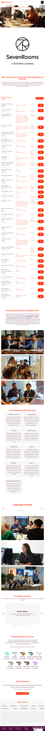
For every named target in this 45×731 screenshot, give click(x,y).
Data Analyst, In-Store (5, 200)
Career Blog (14, 708)
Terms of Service (4, 728)
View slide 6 (21, 625)
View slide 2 (15, 625)
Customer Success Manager (7, 214)
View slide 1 (19, 510)
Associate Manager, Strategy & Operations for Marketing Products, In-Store (7, 164)
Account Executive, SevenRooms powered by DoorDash (6, 271)
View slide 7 (23, 625)
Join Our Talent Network (22, 693)
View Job (41, 105)
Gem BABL (41, 708)
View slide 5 (25, 510)
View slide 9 (26, 625)
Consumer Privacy (10, 728)
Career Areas (41, 705)
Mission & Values (13, 705)
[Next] (41, 508)
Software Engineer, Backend (7, 276)
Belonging (33, 705)
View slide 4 (18, 625)
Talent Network (24, 708)
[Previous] (3, 508)
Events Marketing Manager (6, 175)
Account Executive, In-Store (7, 265)
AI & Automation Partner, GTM (7, 195)
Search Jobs (33, 708)
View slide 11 (29, 625)
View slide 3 (22, 510)
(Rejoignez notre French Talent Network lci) (22, 689)
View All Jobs (40, 98)
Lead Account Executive (6, 109)
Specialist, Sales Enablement (7, 254)
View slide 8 (24, 625)
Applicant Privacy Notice (18, 728)
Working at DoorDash (24, 705)
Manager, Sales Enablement (7, 151)
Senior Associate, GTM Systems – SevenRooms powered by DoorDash (7, 134)
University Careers (5, 708)
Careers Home (4, 705)
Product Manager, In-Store (6, 191)
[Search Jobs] (30, 8)
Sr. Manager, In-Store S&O (6, 125)
